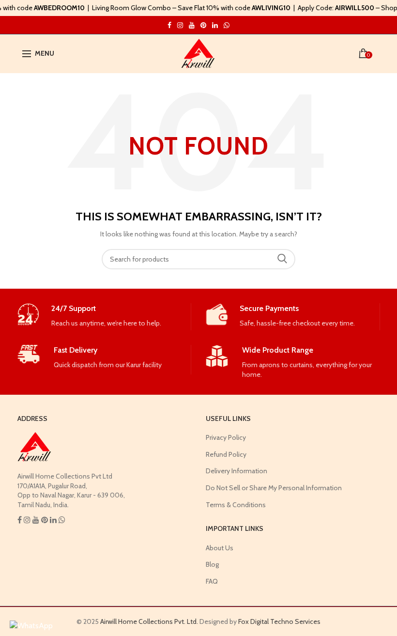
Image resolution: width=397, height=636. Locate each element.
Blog (212, 564)
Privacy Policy (226, 437)
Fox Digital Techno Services (279, 621)
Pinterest (203, 25)
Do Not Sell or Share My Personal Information (274, 487)
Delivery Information (236, 470)
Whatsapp (226, 25)
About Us (219, 547)
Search (282, 259)
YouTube (192, 25)
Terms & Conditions (236, 504)
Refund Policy (226, 454)
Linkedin (215, 25)
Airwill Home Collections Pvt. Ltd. (149, 621)
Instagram (169, 25)
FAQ (212, 581)
